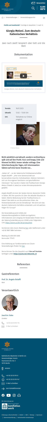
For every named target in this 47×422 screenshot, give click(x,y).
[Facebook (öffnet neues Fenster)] (3, 395)
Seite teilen (44, 18)
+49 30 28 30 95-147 (12, 379)
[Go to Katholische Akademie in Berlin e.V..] (2, 17)
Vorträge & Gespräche (28, 25)
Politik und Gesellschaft (12, 25)
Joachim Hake (7, 315)
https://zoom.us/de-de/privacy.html (18, 223)
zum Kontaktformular (13, 388)
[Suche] (33, 8)
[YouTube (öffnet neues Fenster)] (9, 395)
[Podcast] (19, 395)
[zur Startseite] (9, 6)
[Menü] (42, 8)
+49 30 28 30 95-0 (12, 376)
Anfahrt (7, 368)
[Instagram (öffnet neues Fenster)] (14, 395)
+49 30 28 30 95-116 (12, 323)
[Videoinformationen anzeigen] (23, 76)
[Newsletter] (38, 3)
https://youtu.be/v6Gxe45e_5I (25, 254)
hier (26, 228)
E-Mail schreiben (12, 326)
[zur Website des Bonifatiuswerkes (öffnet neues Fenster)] (23, 406)
